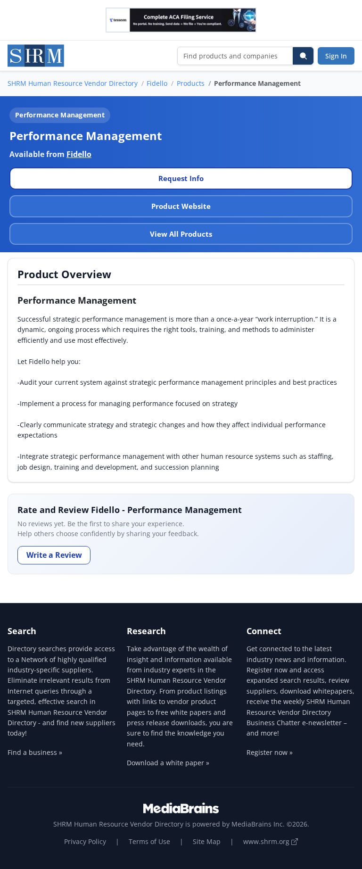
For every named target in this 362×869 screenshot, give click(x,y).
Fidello (157, 83)
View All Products (181, 234)
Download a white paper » (168, 762)
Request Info (181, 178)
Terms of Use (149, 841)
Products (191, 83)
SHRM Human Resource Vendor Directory (73, 83)
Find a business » (35, 752)
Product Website (181, 206)
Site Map (207, 841)
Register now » (270, 752)
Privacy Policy (85, 841)
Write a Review (54, 555)
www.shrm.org (267, 841)
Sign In (336, 55)
